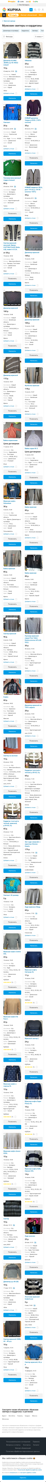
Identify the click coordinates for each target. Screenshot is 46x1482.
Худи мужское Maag (32, 907)
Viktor (5, 90)
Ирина (27, 282)
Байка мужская (30, 507)
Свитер (6, 1219)
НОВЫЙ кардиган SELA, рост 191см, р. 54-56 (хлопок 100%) (33, 189)
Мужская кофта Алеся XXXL (11, 1152)
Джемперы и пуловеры (11, 30)
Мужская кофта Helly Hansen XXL (33, 1170)
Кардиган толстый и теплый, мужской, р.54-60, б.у (11, 823)
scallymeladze (29, 870)
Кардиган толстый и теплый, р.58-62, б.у (32, 771)
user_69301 (6, 1244)
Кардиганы (25, 30)
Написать (12, 98)
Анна (5, 146)
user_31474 (28, 733)
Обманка (28, 61)
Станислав (28, 933)
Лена (5, 914)
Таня (26, 668)
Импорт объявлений (29, 15)
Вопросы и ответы (13, 1445)
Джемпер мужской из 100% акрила (33, 706)
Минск (34, 1416)
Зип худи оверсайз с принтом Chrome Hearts (33, 844)
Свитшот (6, 122)
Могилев (5, 1419)
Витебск (12, 1416)
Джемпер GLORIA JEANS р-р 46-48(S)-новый (10, 63)
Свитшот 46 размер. (11, 895)
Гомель (20, 1416)
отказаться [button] (13, 1472)
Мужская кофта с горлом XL (10, 1085)
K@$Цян (6, 979)
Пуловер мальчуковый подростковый (12, 179)
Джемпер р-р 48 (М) (11, 1282)
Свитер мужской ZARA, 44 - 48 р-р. (12, 1340)
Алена (27, 805)
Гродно (27, 1416)
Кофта (5, 697)
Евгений (27, 1260)
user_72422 (28, 1325)
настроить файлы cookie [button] (28, 1472)
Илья (5, 464)
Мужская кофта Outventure (9, 502)
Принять (23, 1478)
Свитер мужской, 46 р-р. (33, 1363)
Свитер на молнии (10, 756)
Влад (26, 150)
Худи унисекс (30, 1236)
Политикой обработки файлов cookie (30, 1470)
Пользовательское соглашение (18, 1442)
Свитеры (35, 30)
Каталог (36, 1445)
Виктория (28, 86)
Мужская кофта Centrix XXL (12, 953)
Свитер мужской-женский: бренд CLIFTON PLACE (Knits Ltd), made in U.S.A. (11, 246)
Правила (36, 1442)
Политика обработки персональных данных (23, 1451)
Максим (6, 718)
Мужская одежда (9, 21)
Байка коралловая (10, 440)
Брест (4, 1416)
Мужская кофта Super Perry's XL (33, 1102)
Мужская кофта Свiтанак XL (31, 971)
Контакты (27, 1445)
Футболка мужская (32, 386)
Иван (5, 271)
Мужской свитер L (32, 1038)
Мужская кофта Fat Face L (10, 1018)
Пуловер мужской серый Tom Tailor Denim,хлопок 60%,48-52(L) (33, 639)
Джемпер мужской (32, 252)
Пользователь (8, 531)
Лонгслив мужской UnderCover (32, 1298)
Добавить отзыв (8, 93)
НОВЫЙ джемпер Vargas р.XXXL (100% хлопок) (33, 120)
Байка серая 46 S (31, 448)
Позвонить (34, 158)
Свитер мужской (9, 634)
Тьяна (5, 206)
